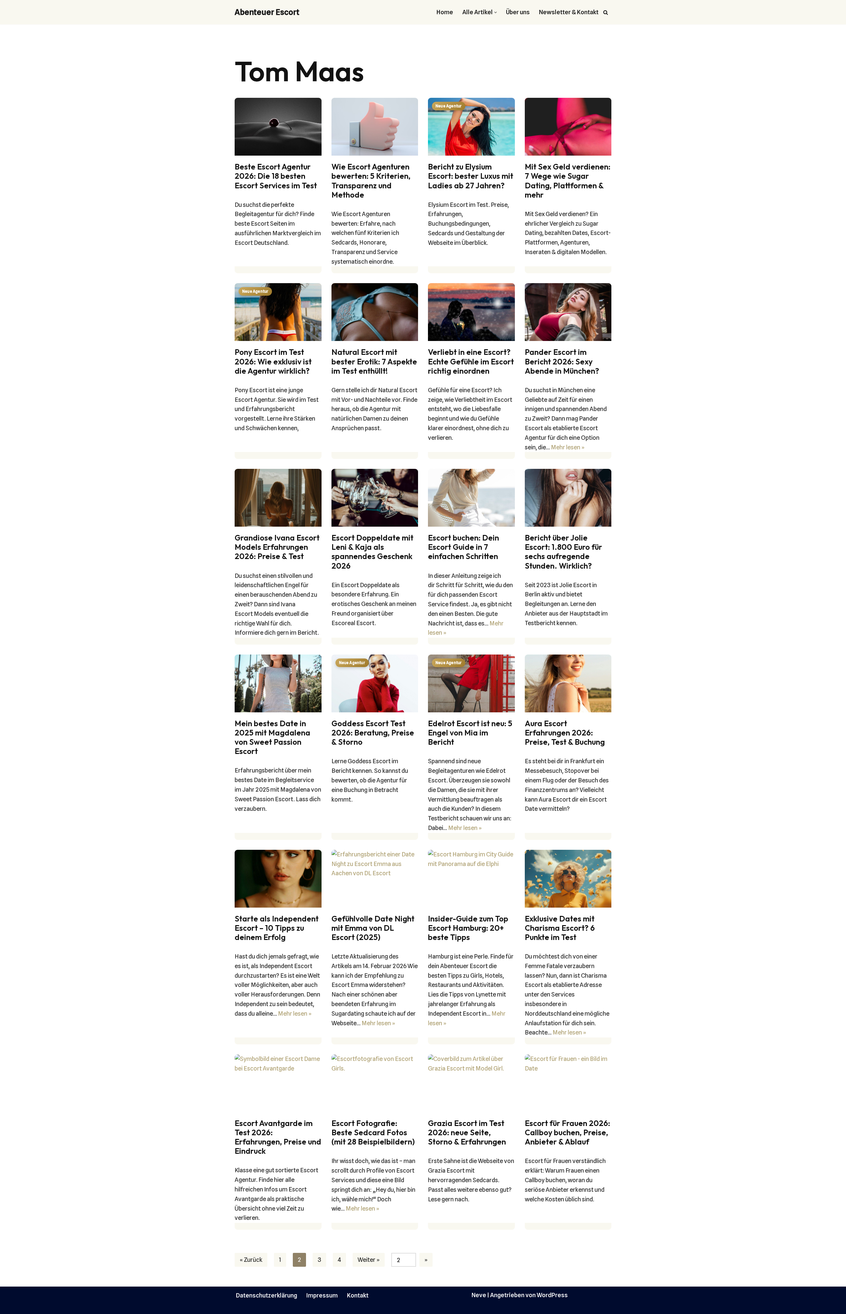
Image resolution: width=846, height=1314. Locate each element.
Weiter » (369, 1259)
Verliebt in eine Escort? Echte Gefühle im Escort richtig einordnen (471, 361)
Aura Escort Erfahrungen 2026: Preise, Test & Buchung (565, 733)
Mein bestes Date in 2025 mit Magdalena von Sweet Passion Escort (272, 737)
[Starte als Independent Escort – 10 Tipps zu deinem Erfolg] (278, 879)
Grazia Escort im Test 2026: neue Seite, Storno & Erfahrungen (467, 1132)
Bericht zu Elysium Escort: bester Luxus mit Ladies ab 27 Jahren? (470, 176)
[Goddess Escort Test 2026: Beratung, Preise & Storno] (374, 683)
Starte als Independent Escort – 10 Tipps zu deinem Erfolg (277, 928)
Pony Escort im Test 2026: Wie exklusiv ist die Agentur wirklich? (273, 361)
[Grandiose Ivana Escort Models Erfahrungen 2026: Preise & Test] (278, 498)
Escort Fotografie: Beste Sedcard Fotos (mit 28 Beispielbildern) (373, 1132)
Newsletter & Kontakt (568, 12)
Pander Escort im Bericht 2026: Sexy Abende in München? (562, 361)
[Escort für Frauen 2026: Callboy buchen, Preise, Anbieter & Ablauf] (568, 1083)
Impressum (322, 1295)
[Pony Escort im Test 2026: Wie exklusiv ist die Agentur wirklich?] (278, 312)
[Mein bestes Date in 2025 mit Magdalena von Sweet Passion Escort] (278, 683)
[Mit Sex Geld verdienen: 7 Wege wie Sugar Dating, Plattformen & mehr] (568, 127)
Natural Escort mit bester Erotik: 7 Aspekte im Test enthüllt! (374, 361)
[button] (495, 12)
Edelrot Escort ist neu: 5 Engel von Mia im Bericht (470, 733)
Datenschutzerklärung (266, 1295)
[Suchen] (605, 12)
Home (445, 12)
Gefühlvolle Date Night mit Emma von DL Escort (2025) (372, 928)
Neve (479, 1295)
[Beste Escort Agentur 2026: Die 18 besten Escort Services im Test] (278, 127)
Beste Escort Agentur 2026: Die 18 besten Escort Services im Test (276, 176)
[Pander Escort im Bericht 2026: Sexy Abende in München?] (568, 312)
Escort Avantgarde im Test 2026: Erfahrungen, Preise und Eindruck (278, 1137)
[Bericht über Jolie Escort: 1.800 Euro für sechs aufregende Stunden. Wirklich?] (568, 498)
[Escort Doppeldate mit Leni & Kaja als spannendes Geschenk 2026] (374, 498)
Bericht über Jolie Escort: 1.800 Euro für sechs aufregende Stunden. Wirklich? (563, 551)
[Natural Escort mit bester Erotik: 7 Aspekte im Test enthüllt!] (374, 312)
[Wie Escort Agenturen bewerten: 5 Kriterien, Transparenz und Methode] (374, 127)
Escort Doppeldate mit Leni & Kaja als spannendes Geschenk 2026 (372, 551)
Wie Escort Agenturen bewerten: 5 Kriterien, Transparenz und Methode (370, 180)
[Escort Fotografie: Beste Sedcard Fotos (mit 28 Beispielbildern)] (374, 1083)
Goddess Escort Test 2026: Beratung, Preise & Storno (372, 733)
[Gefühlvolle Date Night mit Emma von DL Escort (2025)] (374, 879)
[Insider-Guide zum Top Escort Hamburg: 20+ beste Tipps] (471, 879)
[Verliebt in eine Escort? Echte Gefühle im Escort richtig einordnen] (471, 312)
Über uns (518, 12)
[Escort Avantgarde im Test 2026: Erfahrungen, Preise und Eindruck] (278, 1083)
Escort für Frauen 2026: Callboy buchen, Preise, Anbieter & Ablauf (567, 1132)
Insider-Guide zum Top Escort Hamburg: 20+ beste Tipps (468, 928)
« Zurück (251, 1259)
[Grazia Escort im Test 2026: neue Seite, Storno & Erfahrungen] (471, 1083)
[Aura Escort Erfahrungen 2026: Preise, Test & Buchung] (568, 683)
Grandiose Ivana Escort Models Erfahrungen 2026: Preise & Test (277, 547)
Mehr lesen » (568, 447)
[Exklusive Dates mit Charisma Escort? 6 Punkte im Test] (568, 879)
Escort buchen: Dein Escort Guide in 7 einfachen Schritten (463, 547)
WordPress (552, 1295)
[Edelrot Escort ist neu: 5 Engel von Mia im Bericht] (471, 683)
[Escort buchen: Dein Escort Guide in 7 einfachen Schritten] (471, 498)
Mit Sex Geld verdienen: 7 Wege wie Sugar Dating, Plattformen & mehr (567, 180)
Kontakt (357, 1295)
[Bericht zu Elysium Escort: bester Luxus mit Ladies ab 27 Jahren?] (471, 127)
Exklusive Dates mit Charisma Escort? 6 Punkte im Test (560, 928)
